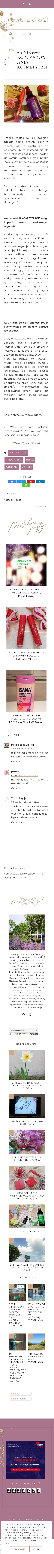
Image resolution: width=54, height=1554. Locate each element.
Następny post (12, 499)
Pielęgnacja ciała (14, 460)
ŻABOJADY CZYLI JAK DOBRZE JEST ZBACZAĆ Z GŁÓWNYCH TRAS (27, 1268)
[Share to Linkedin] (40, 482)
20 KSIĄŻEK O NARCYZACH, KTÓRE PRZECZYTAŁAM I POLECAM (27, 1086)
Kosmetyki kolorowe (18, 453)
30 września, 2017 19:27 (22, 748)
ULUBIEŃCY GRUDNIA (27, 1231)
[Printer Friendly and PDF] (26, 444)
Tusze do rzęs (12, 467)
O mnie (41, 1520)
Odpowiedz (18, 761)
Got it (36, 1549)
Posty (15, 1393)
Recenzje (30, 460)
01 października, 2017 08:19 (24, 775)
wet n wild (27, 467)
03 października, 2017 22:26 (25, 802)
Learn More (19, 1549)
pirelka (15, 771)
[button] (14, 32)
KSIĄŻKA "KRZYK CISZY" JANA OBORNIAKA (27, 1122)
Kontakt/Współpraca (20, 1520)
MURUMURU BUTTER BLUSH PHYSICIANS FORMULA (27, 1158)
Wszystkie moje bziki (27, 20)
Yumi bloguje (18, 798)
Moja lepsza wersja (22, 744)
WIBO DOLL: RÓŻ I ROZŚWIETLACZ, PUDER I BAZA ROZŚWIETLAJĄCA (27, 1196)
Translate (33, 1034)
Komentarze (19, 1398)
